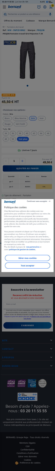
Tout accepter (27, 265)
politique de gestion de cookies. (22, 249)
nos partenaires (32, 247)
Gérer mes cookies (27, 258)
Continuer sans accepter (37, 201)
